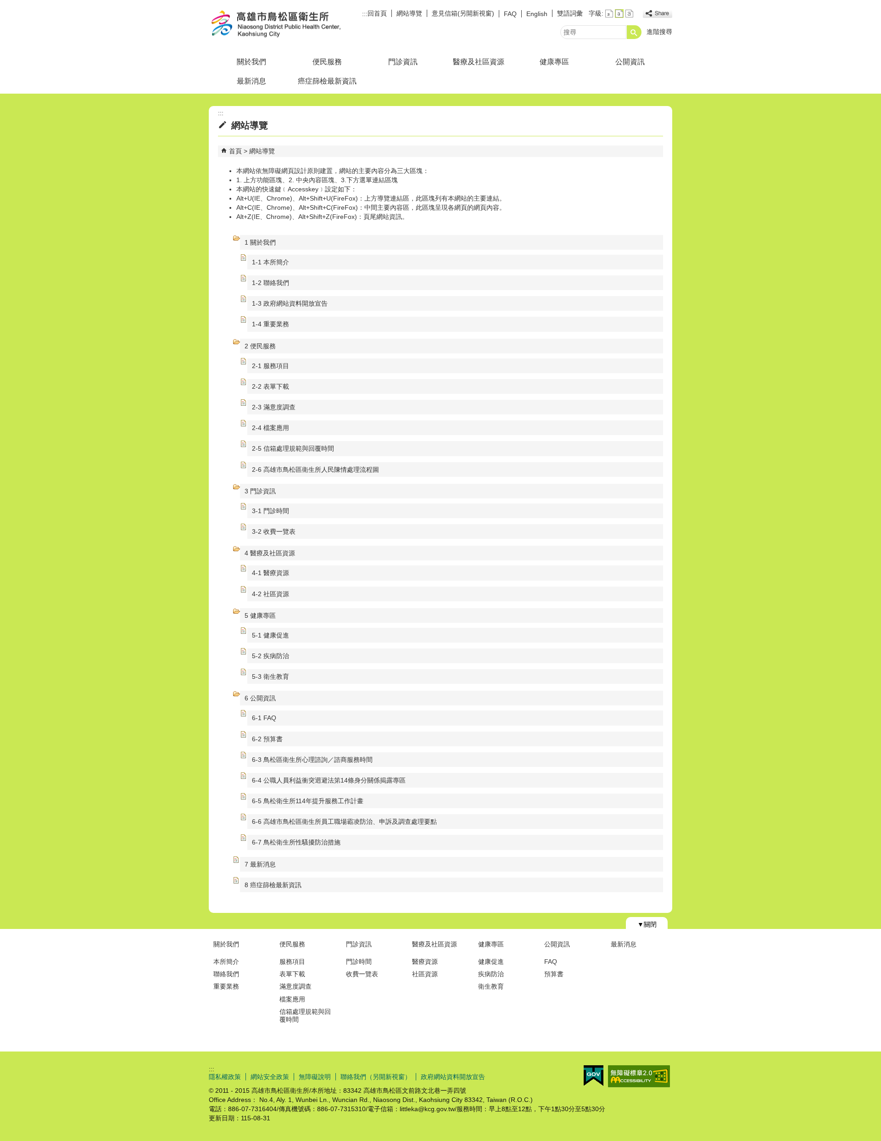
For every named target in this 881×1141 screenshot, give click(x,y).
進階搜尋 (659, 31)
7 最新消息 (260, 864)
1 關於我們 (260, 242)
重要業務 (226, 986)
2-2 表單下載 (270, 386)
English (536, 13)
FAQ (510, 13)
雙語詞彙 (570, 13)
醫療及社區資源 (478, 62)
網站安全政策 (270, 1076)
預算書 (553, 974)
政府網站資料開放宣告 (453, 1076)
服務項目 (292, 961)
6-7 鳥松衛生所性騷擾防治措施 (296, 842)
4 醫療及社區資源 (270, 553)
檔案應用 (292, 999)
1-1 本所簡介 (270, 262)
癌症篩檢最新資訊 (327, 81)
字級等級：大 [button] (629, 13)
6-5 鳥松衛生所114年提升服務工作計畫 (307, 801)
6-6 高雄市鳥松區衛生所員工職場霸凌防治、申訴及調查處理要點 (344, 821)
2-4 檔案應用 (270, 427)
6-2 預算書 (267, 739)
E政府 (593, 1075)
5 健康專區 (260, 615)
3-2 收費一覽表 (274, 531)
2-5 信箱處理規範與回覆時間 (293, 448)
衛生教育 (491, 986)
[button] (634, 32)
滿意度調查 (295, 986)
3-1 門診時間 (270, 511)
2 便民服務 (260, 346)
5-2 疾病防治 (270, 656)
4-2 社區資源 (270, 594)
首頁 (235, 151)
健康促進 (491, 961)
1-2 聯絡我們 (270, 282)
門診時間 (359, 961)
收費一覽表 (362, 974)
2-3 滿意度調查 (274, 407)
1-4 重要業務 (270, 324)
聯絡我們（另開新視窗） (375, 1076)
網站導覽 (409, 13)
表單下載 (292, 974)
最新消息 (251, 81)
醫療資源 (425, 961)
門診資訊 (403, 62)
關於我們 (251, 62)
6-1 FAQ (264, 718)
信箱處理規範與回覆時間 (305, 1015)
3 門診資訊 (260, 491)
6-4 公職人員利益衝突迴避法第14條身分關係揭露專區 (329, 780)
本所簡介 (226, 961)
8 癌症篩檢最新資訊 (273, 885)
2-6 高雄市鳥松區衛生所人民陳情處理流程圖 (315, 469)
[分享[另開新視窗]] (657, 13)
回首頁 (377, 13)
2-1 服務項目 (270, 365)
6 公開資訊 (260, 698)
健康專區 (554, 62)
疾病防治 (491, 974)
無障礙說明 (315, 1076)
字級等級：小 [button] (609, 13)
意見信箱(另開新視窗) (463, 13)
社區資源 (425, 974)
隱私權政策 (225, 1076)
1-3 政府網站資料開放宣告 (290, 303)
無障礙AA (639, 1076)
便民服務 (327, 62)
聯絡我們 (226, 974)
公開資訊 (630, 62)
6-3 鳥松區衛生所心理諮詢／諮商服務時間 (312, 759)
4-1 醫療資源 (270, 572)
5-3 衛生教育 (270, 676)
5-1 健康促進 (270, 635)
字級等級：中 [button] (619, 13)
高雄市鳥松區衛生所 (286, 24)
